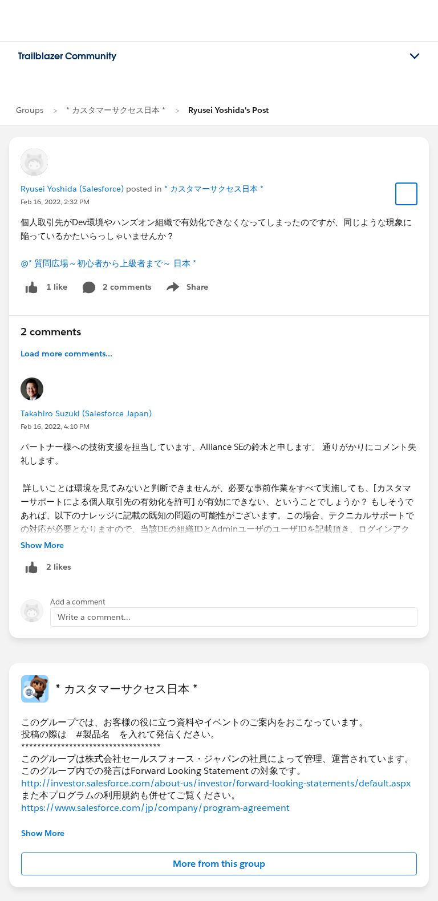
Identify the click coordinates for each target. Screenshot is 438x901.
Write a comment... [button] (94, 617)
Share (186, 289)
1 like (56, 287)
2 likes (58, 567)
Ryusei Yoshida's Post (228, 110)
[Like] (31, 287)
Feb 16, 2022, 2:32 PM (55, 201)
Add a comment (78, 602)
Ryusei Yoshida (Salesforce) (72, 189)
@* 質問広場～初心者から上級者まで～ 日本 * (108, 263)
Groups (29, 110)
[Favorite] (406, 194)
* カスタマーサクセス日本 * (115, 110)
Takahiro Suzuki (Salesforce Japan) (86, 413)
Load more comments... (66, 353)
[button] (219, 864)
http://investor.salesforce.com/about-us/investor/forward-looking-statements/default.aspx (216, 783)
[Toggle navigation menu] (414, 56)
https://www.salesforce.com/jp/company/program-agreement (155, 808)
